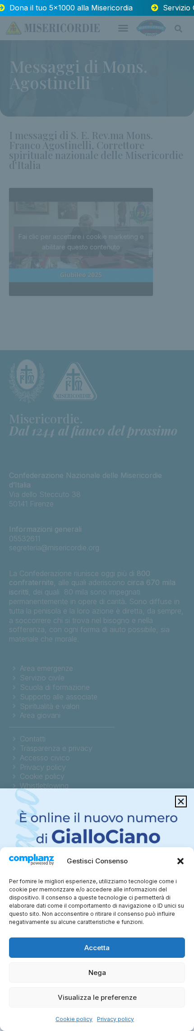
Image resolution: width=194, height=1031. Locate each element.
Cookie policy (73, 1019)
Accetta (97, 947)
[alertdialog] (97, 8)
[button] (180, 861)
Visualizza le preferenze (97, 997)
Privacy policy (115, 1019)
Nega (97, 972)
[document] (97, 515)
